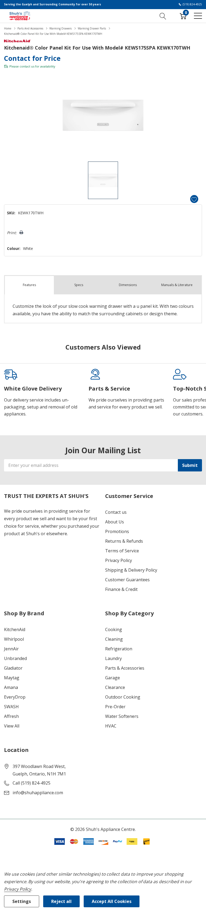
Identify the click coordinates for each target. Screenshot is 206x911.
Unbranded (15, 658)
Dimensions (128, 285)
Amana (11, 687)
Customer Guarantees (127, 580)
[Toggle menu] (198, 16)
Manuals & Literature (177, 285)
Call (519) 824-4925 (31, 783)
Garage (112, 678)
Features (29, 285)
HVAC (110, 726)
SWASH (11, 707)
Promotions (117, 531)
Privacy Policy (118, 560)
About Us (114, 522)
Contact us (116, 512)
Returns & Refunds (124, 541)
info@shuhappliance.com (38, 793)
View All (11, 726)
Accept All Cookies (111, 901)
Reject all (61, 901)
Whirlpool (14, 639)
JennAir (11, 649)
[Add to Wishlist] (194, 199)
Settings (21, 901)
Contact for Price (32, 58)
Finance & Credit (121, 589)
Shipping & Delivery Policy (131, 570)
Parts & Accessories (124, 668)
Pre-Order (115, 707)
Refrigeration (118, 649)
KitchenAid (14, 629)
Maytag (11, 678)
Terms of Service (122, 551)
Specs (78, 285)
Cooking (113, 629)
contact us (27, 66)
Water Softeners (121, 716)
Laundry (113, 658)
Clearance (115, 687)
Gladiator (13, 668)
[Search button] (163, 16)
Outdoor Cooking (122, 697)
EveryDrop (14, 697)
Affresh (11, 716)
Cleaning (114, 639)
